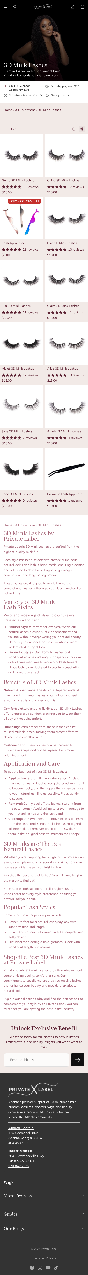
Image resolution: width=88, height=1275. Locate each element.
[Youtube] (48, 1267)
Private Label (49, 1248)
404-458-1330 (18, 1143)
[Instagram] (40, 1267)
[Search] (15, 7)
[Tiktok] (56, 1267)
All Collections (25, 110)
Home (8, 110)
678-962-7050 (18, 1166)
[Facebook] (32, 1267)
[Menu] (5, 7)
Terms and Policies (44, 1258)
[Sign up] (77, 1059)
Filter (12, 129)
